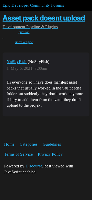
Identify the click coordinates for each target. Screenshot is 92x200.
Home (9, 144)
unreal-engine (24, 42)
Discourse (34, 166)
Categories (29, 144)
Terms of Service (18, 154)
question (24, 32)
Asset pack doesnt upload (44, 18)
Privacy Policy (50, 154)
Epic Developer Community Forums (33, 5)
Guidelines (52, 144)
